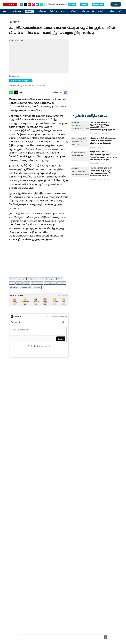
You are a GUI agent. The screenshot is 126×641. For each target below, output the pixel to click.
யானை (42, 279)
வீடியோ (113, 11)
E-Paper (72, 4)
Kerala (12, 283)
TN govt (27, 283)
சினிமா (74, 11)
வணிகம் (102, 11)
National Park (61, 283)
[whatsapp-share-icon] (11, 94)
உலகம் (64, 11)
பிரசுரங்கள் (97, 4)
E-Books (83, 4)
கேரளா (60, 279)
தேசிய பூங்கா (14, 287)
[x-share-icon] (16, 94)
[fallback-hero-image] (80, 126)
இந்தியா (53, 11)
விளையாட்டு (88, 11)
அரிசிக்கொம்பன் (26, 287)
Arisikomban (37, 287)
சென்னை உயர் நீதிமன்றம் (17, 279)
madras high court (49, 283)
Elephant (19, 283)
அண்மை (16, 11)
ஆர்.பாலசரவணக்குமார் (21, 80)
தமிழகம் (42, 11)
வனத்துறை (51, 279)
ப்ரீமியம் (29, 11)
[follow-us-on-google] (66, 92)
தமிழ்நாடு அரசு (33, 279)
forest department (37, 283)
